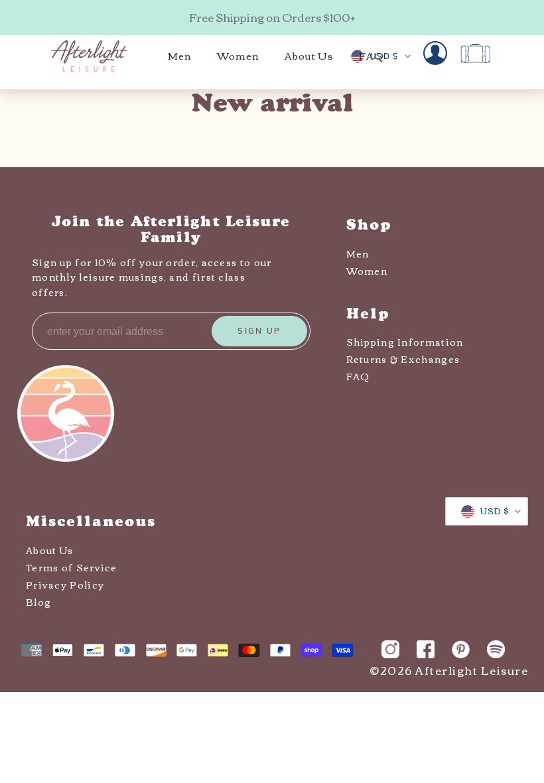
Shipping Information (405, 341)
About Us (49, 550)
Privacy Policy (65, 584)
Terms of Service (71, 567)
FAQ (358, 376)
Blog (38, 601)
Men (358, 253)
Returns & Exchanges (403, 359)
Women (367, 270)
